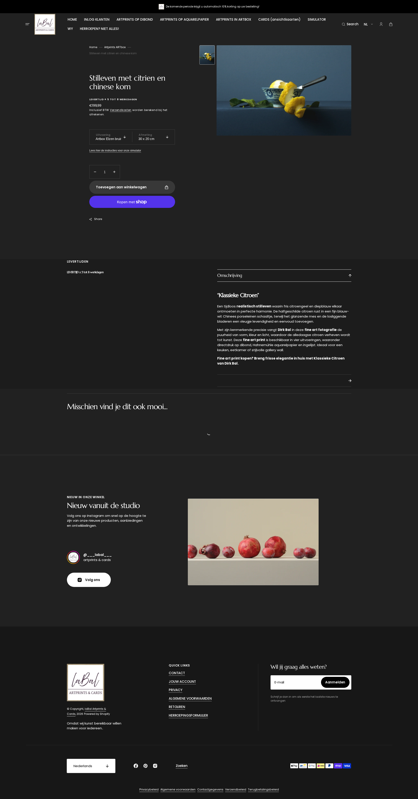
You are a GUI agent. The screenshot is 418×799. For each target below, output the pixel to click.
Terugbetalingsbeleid (263, 789)
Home (93, 47)
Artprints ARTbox (115, 47)
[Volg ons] (73, 557)
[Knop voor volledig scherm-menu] (27, 24)
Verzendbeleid (235, 789)
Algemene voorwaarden (178, 789)
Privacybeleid (149, 789)
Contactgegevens (210, 789)
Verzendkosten (120, 110)
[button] (350, 24)
